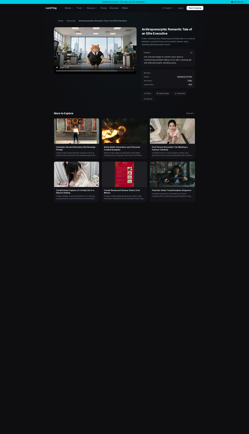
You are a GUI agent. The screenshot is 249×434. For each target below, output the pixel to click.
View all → (190, 113)
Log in (181, 8)
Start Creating (195, 8)
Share (149, 93)
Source (149, 99)
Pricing (103, 8)
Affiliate (125, 8)
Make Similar (164, 93)
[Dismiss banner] (245, 2)
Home (60, 21)
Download (181, 93)
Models (68, 8)
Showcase (114, 8)
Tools (79, 8)
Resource (91, 8)
